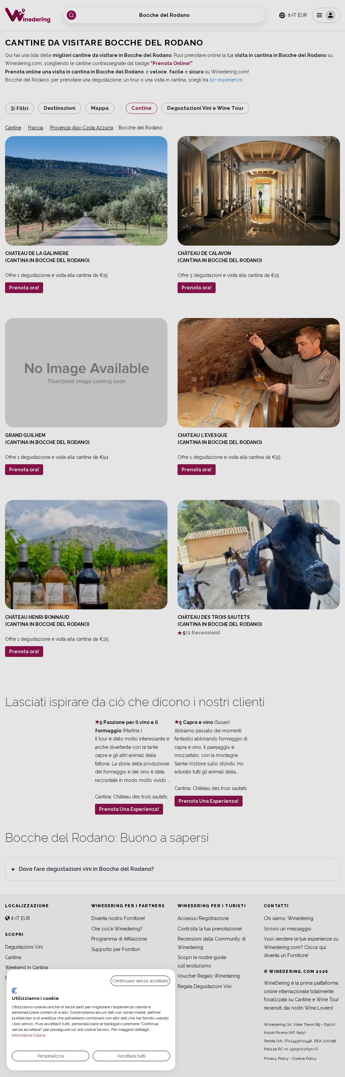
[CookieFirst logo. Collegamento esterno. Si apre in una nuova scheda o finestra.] (14, 991)
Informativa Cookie (28, 1035)
